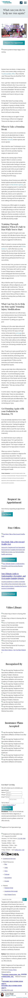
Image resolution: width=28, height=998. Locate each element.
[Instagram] (13, 855)
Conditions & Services (9, 858)
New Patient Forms (10, 894)
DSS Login (10, 990)
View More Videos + (7, 650)
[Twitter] (5, 855)
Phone (3, 795)
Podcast (6, 874)
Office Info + (18, 850)
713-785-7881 (21, 838)
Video (6, 867)
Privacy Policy (10, 805)
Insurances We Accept (11, 891)
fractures (10, 139)
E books (6, 881)
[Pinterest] (15, 855)
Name (3, 792)
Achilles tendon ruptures (16, 185)
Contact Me (7, 808)
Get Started (7, 514)
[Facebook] (2, 855)
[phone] (21, 2)
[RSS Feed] (18, 855)
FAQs (5, 871)
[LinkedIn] (7, 855)
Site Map (4, 990)
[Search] (24, 899)
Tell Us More (5, 802)
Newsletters (8, 877)
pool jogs (18, 333)
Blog (5, 864)
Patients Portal (8, 888)
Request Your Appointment (14, 43)
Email (3, 797)
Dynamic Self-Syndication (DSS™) (11, 987)
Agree (9, 805)
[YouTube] (10, 855)
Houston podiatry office (8, 74)
